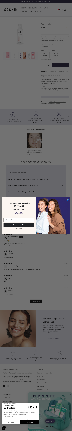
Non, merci (19, 228)
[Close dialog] (67, 200)
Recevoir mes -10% (19, 225)
